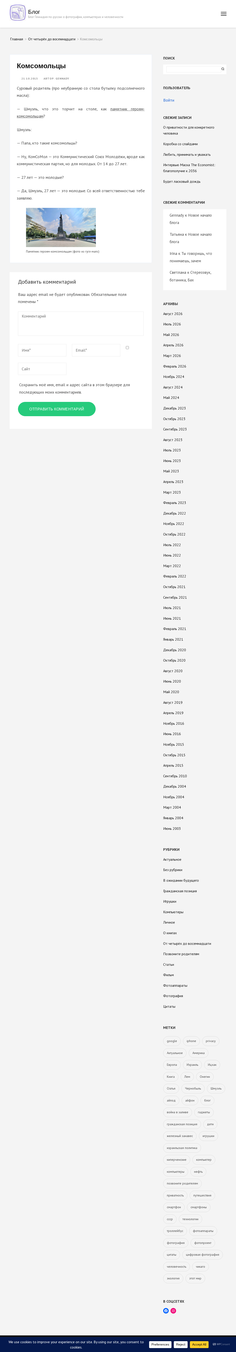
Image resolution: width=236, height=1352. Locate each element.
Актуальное (172, 859)
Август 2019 (173, 702)
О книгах (170, 933)
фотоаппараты (203, 1231)
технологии (190, 1219)
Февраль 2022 (174, 576)
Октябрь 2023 (174, 418)
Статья (171, 1088)
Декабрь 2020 (174, 650)
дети (210, 1124)
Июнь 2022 (172, 555)
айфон (190, 1100)
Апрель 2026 (173, 345)
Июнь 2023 (172, 460)
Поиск (169, 58)
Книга (171, 1077)
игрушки (208, 1136)
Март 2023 (172, 492)
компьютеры (175, 1171)
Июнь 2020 (172, 681)
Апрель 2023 (173, 481)
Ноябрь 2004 (173, 797)
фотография (176, 1243)
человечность (176, 1266)
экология (173, 1278)
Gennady (62, 78)
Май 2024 (171, 397)
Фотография (173, 995)
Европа (172, 1065)
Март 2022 (172, 565)
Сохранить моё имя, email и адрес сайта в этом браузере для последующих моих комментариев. (74, 388)
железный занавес (180, 1136)
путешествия (202, 1195)
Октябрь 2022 (174, 534)
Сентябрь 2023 (175, 429)
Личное (169, 922)
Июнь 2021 (172, 618)
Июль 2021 (172, 607)
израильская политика (182, 1148)
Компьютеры (173, 912)
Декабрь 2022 (174, 513)
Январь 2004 (173, 818)
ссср (170, 1219)
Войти (168, 100)
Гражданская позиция (180, 891)
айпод (171, 1100)
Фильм (168, 974)
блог (207, 1100)
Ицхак (212, 1065)
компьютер (204, 1160)
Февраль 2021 (174, 628)
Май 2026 (171, 334)
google (172, 1041)
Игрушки (169, 901)
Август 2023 (173, 439)
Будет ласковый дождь (182, 181)
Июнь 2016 (172, 733)
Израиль (192, 1065)
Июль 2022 (172, 544)
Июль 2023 (172, 450)
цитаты (171, 1254)
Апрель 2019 (173, 712)
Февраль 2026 (174, 366)
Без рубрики (172, 869)
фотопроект (202, 1243)
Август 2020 (173, 671)
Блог (34, 11)
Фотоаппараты (175, 985)
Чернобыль (193, 1088)
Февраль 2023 (174, 502)
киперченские (176, 1160)
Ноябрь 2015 (173, 744)
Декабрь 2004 (174, 786)
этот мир (195, 1278)
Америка (198, 1053)
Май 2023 (171, 471)
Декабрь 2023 (174, 408)
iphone (191, 1041)
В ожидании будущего (181, 880)
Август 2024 (173, 387)
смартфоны (199, 1207)
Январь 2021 (173, 639)
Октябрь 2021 (174, 586)
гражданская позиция (182, 1124)
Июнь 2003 (172, 828)
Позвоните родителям (181, 953)
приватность (175, 1195)
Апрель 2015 (173, 765)
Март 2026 (172, 355)
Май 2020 (171, 691)
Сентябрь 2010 (175, 776)
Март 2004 (172, 807)
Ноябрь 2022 (173, 523)
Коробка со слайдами (180, 143)
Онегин (205, 1077)
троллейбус (175, 1231)
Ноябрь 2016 (173, 723)
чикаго (200, 1266)
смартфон (174, 1207)
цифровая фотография (202, 1254)
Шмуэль (216, 1088)
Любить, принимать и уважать (187, 154)
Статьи (168, 964)
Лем (187, 1077)
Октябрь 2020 (174, 660)
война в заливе (177, 1112)
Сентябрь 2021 (175, 597)
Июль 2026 (172, 324)
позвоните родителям (182, 1183)
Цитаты (169, 1006)
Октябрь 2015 (174, 755)
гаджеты (204, 1112)
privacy (211, 1041)
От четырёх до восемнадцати (187, 943)
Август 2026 (173, 313)
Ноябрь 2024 (173, 376)
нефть (198, 1171)
